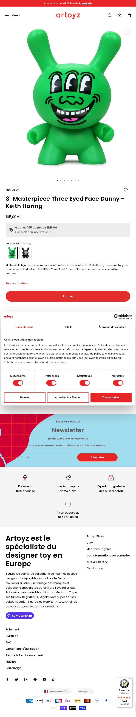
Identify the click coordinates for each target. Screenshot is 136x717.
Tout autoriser (111, 397)
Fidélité (11, 662)
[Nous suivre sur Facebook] (7, 679)
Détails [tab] (68, 326)
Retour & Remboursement (24, 655)
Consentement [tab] (24, 326)
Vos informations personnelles (108, 555)
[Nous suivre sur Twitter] (16, 679)
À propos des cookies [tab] (112, 326)
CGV (89, 543)
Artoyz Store (95, 536)
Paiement (12, 629)
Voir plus (11, 273)
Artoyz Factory (96, 562)
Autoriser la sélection (68, 397)
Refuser (25, 397)
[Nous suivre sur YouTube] (44, 679)
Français (84, 691)
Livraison (12, 636)
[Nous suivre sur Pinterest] (35, 679)
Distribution (94, 568)
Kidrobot (13, 190)
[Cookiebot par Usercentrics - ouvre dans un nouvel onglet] (116, 316)
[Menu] (130, 679)
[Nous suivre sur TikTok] (53, 679)
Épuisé (68, 296)
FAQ (8, 642)
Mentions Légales (98, 549)
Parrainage (13, 668)
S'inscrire (97, 457)
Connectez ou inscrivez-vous (33, 232)
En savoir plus (85, 3)
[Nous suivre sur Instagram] (26, 679)
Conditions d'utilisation (22, 649)
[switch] (51, 383)
